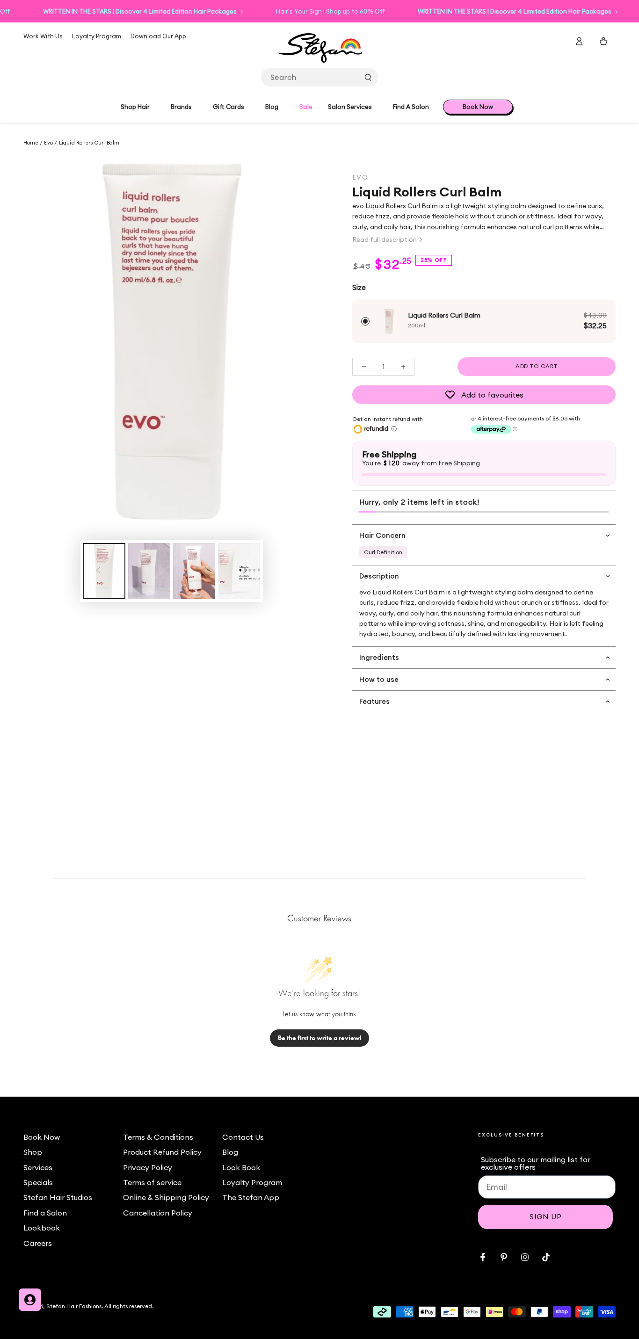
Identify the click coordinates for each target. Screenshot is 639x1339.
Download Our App (158, 36)
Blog (230, 1152)
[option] (484, 321)
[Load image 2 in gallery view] (149, 571)
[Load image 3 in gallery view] (194, 571)
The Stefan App (250, 1197)
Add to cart (537, 365)
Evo (48, 142)
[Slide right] (245, 571)
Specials (38, 1182)
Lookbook (41, 1227)
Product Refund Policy (162, 1152)
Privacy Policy (147, 1167)
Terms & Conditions (158, 1137)
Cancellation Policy (157, 1212)
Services (37, 1167)
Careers (37, 1243)
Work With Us (43, 36)
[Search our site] (367, 77)
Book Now (41, 1137)
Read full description (384, 239)
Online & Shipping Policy (166, 1197)
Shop (32, 1152)
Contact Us (243, 1137)
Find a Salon (45, 1212)
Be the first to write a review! (320, 1038)
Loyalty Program (96, 36)
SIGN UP (546, 1216)
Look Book (241, 1167)
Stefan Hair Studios (57, 1197)
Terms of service (152, 1182)
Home (31, 142)
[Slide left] (98, 571)
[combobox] (319, 77)
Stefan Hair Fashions (74, 1306)
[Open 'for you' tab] (30, 1299)
